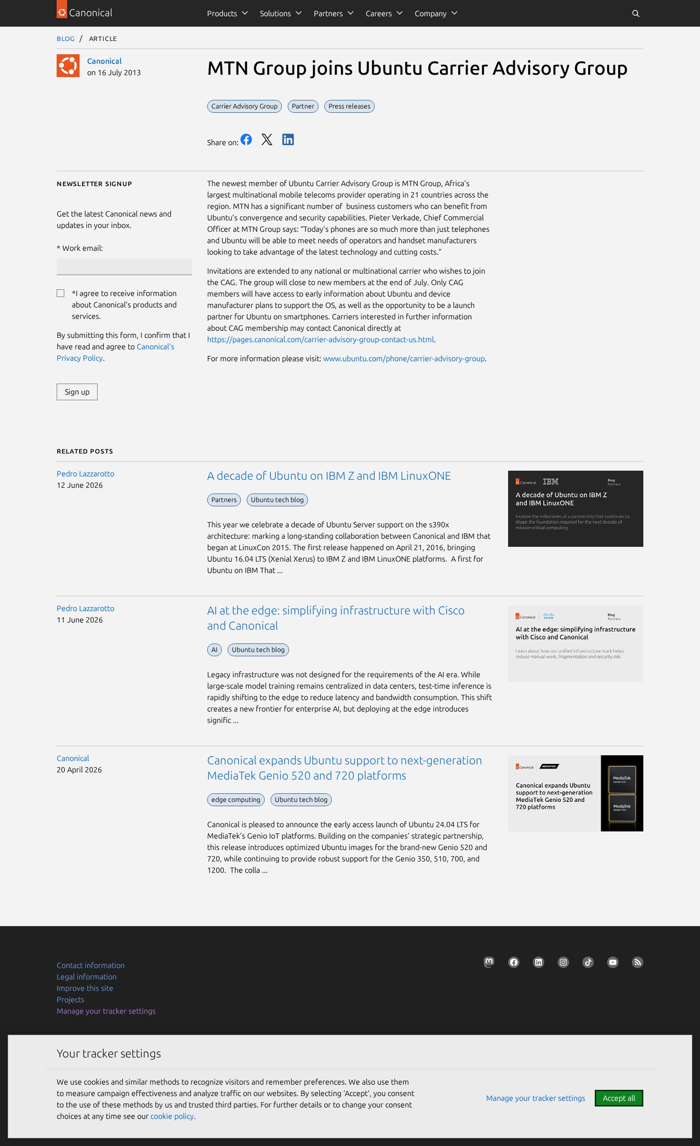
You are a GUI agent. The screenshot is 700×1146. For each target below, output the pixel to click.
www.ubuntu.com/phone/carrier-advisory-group (404, 358)
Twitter (267, 139)
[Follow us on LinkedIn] (536, 964)
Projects (70, 999)
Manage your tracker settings (106, 1011)
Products (222, 13)
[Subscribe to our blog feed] (635, 964)
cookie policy (172, 1116)
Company (431, 13)
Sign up (77, 391)
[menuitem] (226, 13)
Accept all (619, 1098)
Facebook (246, 139)
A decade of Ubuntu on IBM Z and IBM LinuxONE (329, 475)
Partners (328, 13)
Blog (66, 38)
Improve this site (85, 988)
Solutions (275, 13)
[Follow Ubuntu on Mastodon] (487, 964)
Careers (379, 13)
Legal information (87, 976)
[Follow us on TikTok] (586, 964)
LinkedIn (288, 139)
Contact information (91, 965)
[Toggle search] (635, 13)
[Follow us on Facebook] (512, 964)
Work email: (82, 248)
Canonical (104, 61)
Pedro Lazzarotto (85, 473)
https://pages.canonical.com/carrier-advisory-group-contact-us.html (320, 339)
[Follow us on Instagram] (561, 964)
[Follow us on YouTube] (611, 964)
